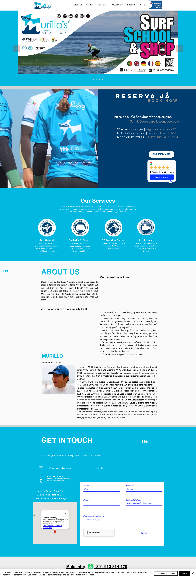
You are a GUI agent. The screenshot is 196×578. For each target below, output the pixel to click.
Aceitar (184, 573)
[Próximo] (179, 48)
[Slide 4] (96, 79)
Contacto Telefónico (133, 500)
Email (85, 500)
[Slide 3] (102, 79)
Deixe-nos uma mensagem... (93, 516)
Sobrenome (130, 486)
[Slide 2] (99, 79)
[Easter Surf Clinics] (93, 79)
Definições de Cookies (166, 573)
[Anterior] (16, 48)
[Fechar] (192, 573)
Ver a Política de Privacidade (82, 574)
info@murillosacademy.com (59, 468)
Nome (85, 486)
